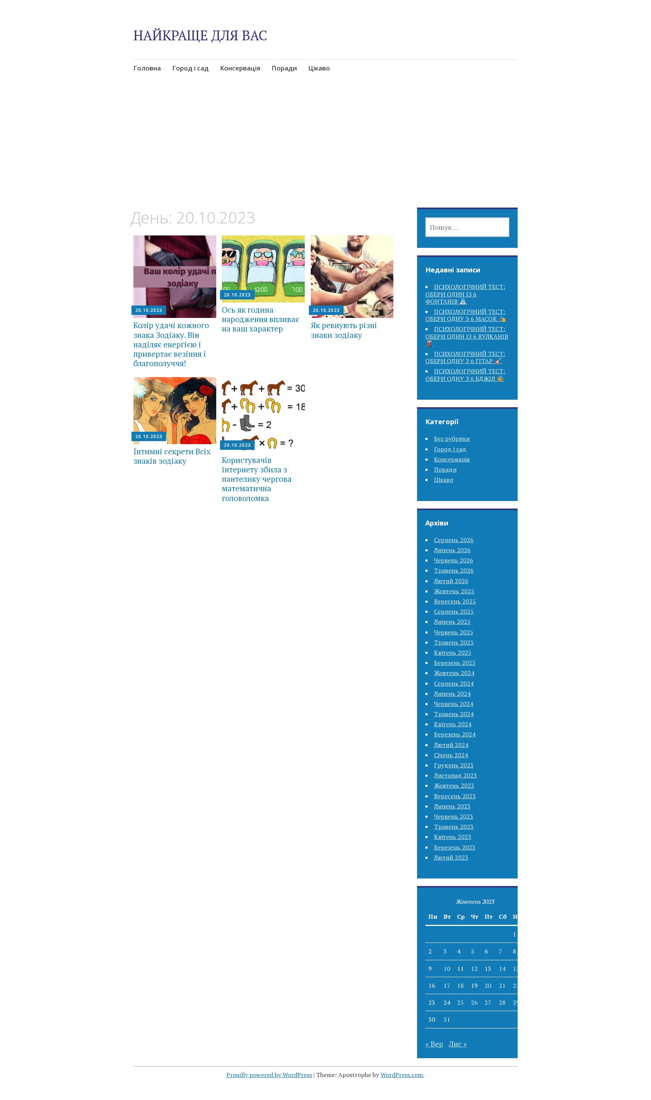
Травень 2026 (454, 570)
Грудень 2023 (454, 765)
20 (487, 985)
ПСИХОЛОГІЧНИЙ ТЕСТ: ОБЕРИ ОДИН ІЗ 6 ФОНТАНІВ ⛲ (465, 294)
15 (516, 968)
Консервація (240, 68)
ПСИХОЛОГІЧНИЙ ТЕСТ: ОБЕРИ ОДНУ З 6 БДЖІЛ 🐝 (465, 374)
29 (516, 1002)
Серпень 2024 (454, 683)
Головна (147, 68)
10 (446, 968)
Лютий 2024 (451, 745)
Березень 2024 (454, 734)
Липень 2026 (452, 550)
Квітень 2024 (452, 724)
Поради (284, 68)
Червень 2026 (453, 560)
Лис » (458, 1043)
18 (460, 985)
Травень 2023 (454, 826)
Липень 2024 (452, 693)
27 (487, 1002)
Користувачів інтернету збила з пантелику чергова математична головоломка (257, 479)
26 (474, 1002)
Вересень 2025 (455, 601)
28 (502, 1002)
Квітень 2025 (452, 652)
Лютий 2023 (451, 857)
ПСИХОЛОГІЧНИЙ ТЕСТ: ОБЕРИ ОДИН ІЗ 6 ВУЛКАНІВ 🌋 (466, 336)
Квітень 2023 (452, 837)
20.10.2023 (148, 310)
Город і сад (190, 68)
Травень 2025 (454, 642)
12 (474, 968)
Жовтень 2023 (454, 785)
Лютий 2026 (451, 581)
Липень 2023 (452, 806)
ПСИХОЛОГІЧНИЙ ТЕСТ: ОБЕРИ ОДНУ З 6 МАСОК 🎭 (465, 315)
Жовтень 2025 (454, 591)
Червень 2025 (453, 632)
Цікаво (319, 68)
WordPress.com (402, 1075)
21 (502, 985)
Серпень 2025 (454, 611)
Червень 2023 (453, 816)
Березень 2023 (454, 847)
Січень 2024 (451, 755)
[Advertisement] (325, 152)
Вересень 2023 (455, 796)
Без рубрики (452, 438)
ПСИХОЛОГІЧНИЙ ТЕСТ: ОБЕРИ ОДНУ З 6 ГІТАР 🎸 (465, 357)
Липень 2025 (452, 621)
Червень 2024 (453, 704)
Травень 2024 (454, 714)
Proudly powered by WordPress (269, 1075)
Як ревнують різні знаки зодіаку (344, 330)
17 (446, 985)
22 (516, 985)
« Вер (434, 1043)
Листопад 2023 (455, 775)
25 (460, 1002)
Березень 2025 (454, 662)
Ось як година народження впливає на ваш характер (260, 319)
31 (446, 1019)
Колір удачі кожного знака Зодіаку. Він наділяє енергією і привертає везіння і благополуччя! (171, 344)
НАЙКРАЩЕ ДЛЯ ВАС (200, 35)
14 (502, 968)
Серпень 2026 (454, 540)
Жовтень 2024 (454, 673)
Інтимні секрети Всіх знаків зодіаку (172, 456)
